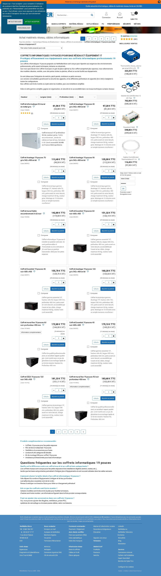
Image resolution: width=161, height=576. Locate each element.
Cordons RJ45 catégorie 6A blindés (38, 453)
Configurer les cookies (126, 567)
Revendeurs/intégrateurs (102, 529)
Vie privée (47, 538)
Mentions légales (50, 535)
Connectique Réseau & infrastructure (46, 42)
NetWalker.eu (122, 529)
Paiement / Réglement (77, 529)
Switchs (96, 555)
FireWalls (96, 549)
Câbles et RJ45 (74, 552)
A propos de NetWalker (52, 532)
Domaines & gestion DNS (53, 552)
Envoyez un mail (50, 529)
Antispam (47, 549)
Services (118, 29)
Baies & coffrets (74, 549)
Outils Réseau (92, 24)
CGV (21, 541)
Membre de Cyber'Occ (125, 561)
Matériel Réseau (76, 24)
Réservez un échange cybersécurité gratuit (80, 2)
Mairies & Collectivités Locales (104, 526)
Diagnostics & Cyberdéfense (29, 552)
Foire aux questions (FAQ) (78, 535)
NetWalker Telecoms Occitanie (125, 533)
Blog (119, 541)
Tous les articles (25, 42)
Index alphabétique (75, 538)
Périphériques (113, 24)
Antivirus (47, 547)
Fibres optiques (74, 555)
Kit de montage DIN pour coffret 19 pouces (41, 455)
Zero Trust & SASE (25, 555)
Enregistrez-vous (125, 194)
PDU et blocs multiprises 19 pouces (38, 448)
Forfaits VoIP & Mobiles (126, 555)
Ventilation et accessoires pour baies (38, 450)
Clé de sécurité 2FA (51, 555)
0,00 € (134, 19)
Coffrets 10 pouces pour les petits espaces (41, 445)
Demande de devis (132, 29)
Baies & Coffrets (59, 24)
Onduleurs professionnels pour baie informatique (43, 458)
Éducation (96, 532)
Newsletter (122, 544)
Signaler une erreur (100, 538)
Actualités (121, 538)
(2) (32, 113)
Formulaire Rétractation (52, 541)
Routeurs (96, 552)
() (135, 39)
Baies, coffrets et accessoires (71, 42)
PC (103, 24)
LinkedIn (121, 526)
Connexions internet (125, 552)
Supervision (23, 549)
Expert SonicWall (124, 558)
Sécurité (127, 24)
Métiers (137, 24)
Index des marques (75, 541)
